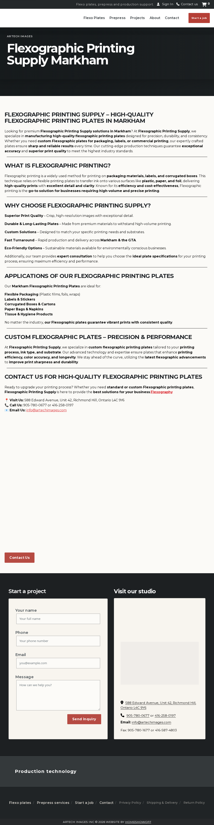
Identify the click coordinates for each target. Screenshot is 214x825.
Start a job (199, 18)
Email (20, 654)
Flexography (162, 392)
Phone (21, 632)
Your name (26, 610)
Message (24, 677)
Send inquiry (84, 719)
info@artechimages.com (151, 722)
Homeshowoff (138, 822)
